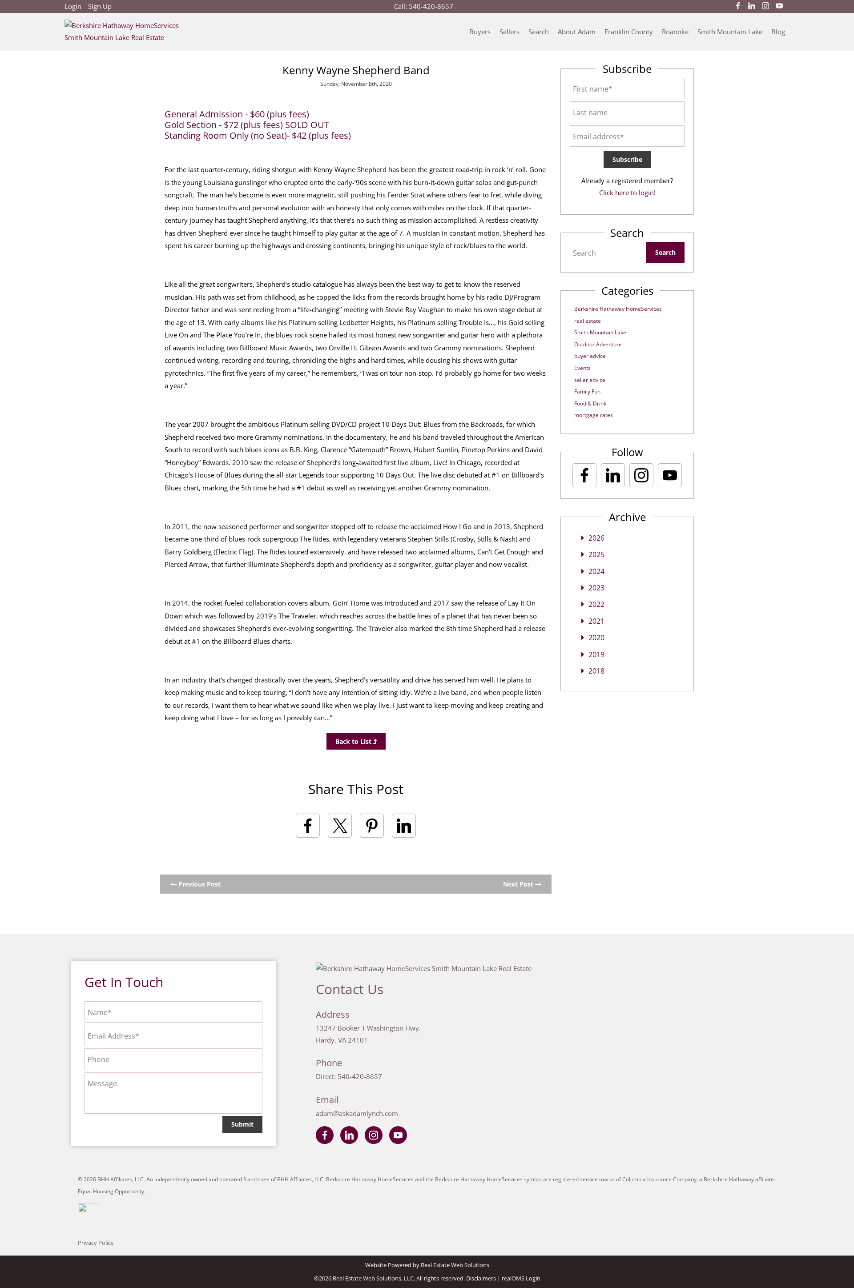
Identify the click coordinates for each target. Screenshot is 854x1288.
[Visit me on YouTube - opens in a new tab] (779, 6)
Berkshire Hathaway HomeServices (618, 309)
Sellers (510, 31)
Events (582, 368)
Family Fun (587, 391)
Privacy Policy (96, 1243)
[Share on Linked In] (404, 826)
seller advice (589, 380)
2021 (596, 621)
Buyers (480, 31)
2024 (596, 571)
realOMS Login (521, 1278)
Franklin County (628, 31)
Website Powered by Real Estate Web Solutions (427, 1265)
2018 (596, 671)
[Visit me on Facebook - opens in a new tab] (737, 6)
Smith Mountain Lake (729, 31)
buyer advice (590, 356)
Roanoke (675, 31)
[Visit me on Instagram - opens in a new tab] (765, 6)
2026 (596, 538)
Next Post (519, 884)
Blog (778, 31)
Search (538, 31)
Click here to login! (627, 192)
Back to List (354, 741)
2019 (596, 654)
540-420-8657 (431, 6)
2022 (596, 604)
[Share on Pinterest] (372, 826)
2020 (596, 637)
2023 (596, 588)
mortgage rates (593, 415)
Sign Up (100, 6)
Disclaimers (481, 1278)
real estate (587, 321)
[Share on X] (340, 826)
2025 (596, 554)
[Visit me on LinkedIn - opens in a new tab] (751, 6)
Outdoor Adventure (598, 344)
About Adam (577, 31)
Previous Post (199, 884)
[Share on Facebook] (308, 826)
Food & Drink (590, 403)
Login (72, 6)
